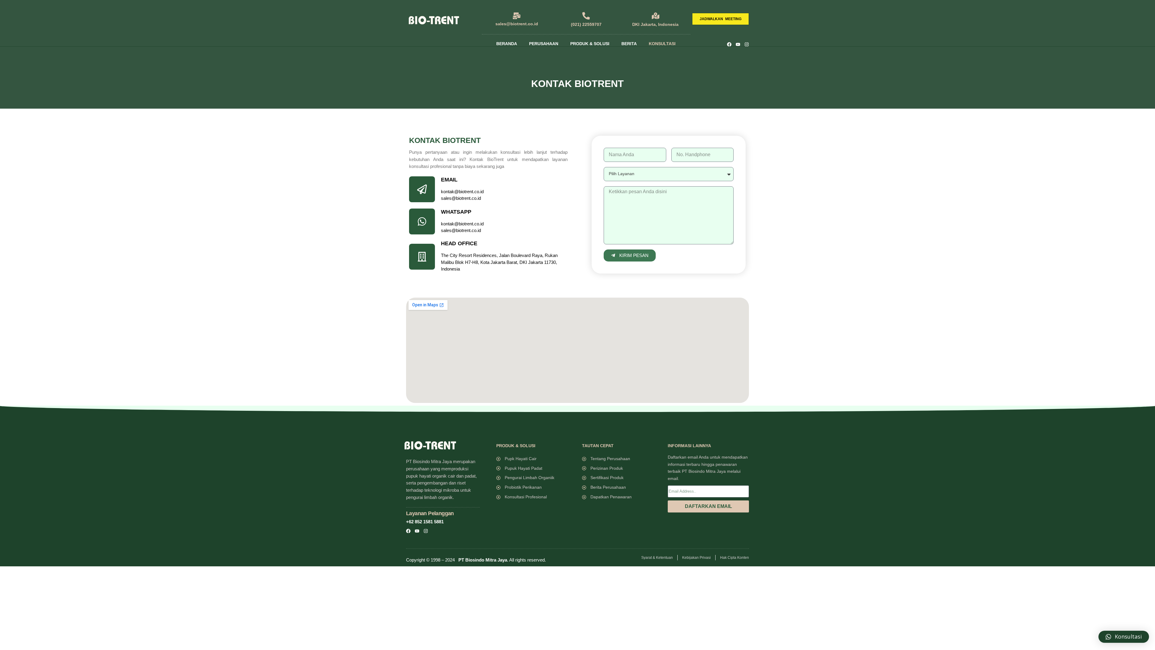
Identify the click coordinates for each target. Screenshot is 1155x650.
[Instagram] (746, 44)
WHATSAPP (456, 212)
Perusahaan (543, 43)
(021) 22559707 (586, 24)
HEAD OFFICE (459, 243)
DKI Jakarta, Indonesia (655, 24)
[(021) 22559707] (586, 16)
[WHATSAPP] (422, 221)
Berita (629, 43)
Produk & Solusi (589, 43)
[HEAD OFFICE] (422, 257)
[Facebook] (729, 44)
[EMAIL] (422, 189)
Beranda (506, 43)
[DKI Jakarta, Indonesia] (655, 16)
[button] (1123, 637)
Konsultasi (662, 43)
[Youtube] (738, 44)
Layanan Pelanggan (430, 513)
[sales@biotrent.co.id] (516, 16)
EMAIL (449, 180)
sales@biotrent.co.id (516, 23)
